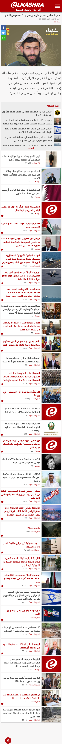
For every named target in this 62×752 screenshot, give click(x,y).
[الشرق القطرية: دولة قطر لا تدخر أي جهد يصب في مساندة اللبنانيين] (51, 193)
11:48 (30, 465)
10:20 (25, 484)
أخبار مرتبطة (53, 105)
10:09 (30, 669)
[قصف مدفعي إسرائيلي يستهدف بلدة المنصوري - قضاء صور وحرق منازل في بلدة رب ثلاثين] (57, 138)
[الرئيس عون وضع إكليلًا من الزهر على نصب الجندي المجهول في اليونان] (51, 210)
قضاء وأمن (36, 162)
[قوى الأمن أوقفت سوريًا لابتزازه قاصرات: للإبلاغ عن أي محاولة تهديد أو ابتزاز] (51, 159)
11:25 (25, 415)
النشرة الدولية (34, 230)
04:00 (26, 549)
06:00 (25, 617)
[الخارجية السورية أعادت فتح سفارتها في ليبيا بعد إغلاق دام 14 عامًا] (51, 681)
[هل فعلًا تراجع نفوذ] (51, 395)
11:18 (24, 719)
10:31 (30, 316)
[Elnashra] (27, 4)
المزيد (31, 147)
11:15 (30, 213)
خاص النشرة (35, 398)
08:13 (24, 650)
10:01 (24, 585)
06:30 (24, 634)
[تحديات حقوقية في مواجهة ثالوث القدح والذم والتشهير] (51, 546)
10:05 (25, 433)
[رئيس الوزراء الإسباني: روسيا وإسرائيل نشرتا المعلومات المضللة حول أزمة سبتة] (51, 361)
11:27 (24, 602)
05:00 (26, 398)
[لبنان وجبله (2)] (51, 529)
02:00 (26, 531)
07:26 (25, 383)
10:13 (30, 196)
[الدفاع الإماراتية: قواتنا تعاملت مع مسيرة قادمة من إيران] (51, 226)
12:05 (25, 517)
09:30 (25, 230)
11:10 (24, 684)
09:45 (27, 162)
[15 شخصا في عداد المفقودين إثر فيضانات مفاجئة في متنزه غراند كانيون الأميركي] (51, 630)
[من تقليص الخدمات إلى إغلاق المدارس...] (51, 698)
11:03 (25, 364)
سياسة (37, 181)
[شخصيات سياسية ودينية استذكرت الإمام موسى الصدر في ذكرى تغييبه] (51, 462)
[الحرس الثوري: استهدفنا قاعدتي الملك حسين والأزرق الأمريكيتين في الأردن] (57, 113)
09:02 (30, 181)
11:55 (30, 450)
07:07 (25, 265)
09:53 (30, 332)
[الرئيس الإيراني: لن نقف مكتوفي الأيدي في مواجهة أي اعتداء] (51, 647)
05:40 (25, 501)
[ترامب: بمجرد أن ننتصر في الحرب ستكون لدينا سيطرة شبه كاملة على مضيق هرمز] (51, 344)
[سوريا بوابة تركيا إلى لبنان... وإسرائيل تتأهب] (51, 613)
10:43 (25, 282)
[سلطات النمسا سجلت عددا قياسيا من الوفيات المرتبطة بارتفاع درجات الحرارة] (51, 412)
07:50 (25, 299)
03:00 (25, 701)
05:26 (25, 348)
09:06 (30, 248)
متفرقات (56, 21)
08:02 (24, 568)
